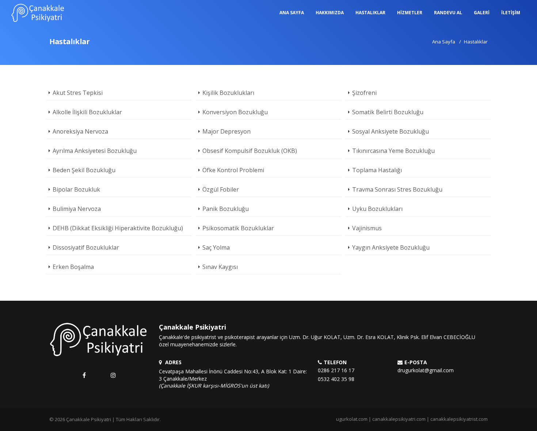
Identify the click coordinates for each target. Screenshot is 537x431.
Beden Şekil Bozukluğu (84, 170)
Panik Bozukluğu (225, 209)
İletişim (510, 12)
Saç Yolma (216, 247)
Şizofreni (364, 93)
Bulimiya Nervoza (77, 209)
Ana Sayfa (291, 12)
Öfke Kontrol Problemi (233, 170)
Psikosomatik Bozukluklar (238, 228)
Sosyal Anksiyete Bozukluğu (390, 131)
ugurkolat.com (351, 419)
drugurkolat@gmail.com (425, 370)
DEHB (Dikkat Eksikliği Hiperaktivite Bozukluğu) (118, 228)
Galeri (482, 12)
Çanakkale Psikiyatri (88, 419)
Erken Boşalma (73, 267)
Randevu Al (448, 12)
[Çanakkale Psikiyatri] (38, 13)
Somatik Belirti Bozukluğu (387, 112)
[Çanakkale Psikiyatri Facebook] (84, 375)
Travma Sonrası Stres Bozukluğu (397, 189)
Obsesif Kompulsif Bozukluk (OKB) (249, 151)
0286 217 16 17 (336, 370)
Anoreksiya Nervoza (80, 131)
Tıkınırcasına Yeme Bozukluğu (393, 151)
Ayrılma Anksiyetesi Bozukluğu (95, 151)
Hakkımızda (330, 12)
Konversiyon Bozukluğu (235, 112)
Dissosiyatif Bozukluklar (86, 247)
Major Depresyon (226, 131)
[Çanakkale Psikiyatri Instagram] (113, 375)
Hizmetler (409, 12)
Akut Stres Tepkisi (78, 93)
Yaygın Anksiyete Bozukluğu (391, 247)
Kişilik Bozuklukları (228, 93)
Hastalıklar (370, 12)
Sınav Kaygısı (220, 267)
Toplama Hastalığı (377, 170)
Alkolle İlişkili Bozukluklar (87, 112)
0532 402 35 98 (336, 379)
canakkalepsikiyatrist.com (459, 419)
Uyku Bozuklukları (377, 209)
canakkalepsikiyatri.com (399, 419)
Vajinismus (367, 228)
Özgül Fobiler (220, 189)
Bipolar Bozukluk (76, 189)
